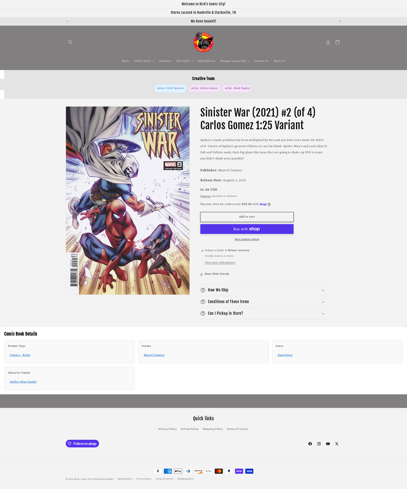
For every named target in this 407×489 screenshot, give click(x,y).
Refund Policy (190, 429)
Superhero (285, 355)
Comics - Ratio (20, 355)
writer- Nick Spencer (170, 88)
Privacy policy (144, 479)
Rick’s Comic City (83, 479)
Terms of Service (237, 429)
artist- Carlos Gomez (204, 88)
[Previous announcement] (67, 21)
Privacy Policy (168, 429)
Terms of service (164, 479)
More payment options (247, 239)
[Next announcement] (339, 21)
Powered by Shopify (103, 479)
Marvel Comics (154, 355)
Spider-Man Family (23, 382)
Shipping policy (186, 479)
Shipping (205, 196)
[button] (70, 42)
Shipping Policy (213, 429)
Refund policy (125, 479)
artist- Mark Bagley (237, 88)
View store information (220, 262)
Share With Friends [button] (217, 274)
